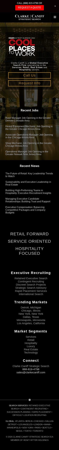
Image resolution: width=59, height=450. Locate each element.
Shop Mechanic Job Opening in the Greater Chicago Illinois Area (28, 144)
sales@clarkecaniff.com (30, 372)
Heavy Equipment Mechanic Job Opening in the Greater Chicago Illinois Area (29, 127)
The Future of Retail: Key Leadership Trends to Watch (29, 175)
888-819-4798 (30, 369)
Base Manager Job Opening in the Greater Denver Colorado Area (28, 119)
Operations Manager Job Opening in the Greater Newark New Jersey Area (26, 153)
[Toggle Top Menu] (54, 17)
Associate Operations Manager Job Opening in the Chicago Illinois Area (29, 136)
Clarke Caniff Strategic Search (29, 17)
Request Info (29, 83)
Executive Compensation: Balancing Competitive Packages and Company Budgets (25, 210)
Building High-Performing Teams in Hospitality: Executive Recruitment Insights (28, 191)
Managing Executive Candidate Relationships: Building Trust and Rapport (27, 200)
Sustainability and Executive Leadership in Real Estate (28, 183)
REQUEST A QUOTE (29, 7)
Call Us (29, 75)
